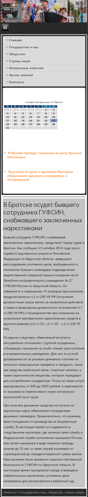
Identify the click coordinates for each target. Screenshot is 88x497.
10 (7, 117)
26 (23, 124)
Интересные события (26, 68)
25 (15, 124)
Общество (17, 54)
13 (30, 117)
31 (7, 128)
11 (15, 117)
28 (38, 124)
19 (23, 120)
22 (46, 120)
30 (53, 124)
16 (53, 117)
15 (46, 117)
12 (23, 117)
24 (7, 124)
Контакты (16, 82)
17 (7, 120)
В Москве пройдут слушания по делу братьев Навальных (44, 155)
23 (53, 120)
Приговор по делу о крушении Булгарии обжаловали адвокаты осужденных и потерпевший (40, 175)
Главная (15, 40)
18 (15, 120)
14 (38, 117)
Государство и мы (23, 47)
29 (46, 124)
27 (30, 124)
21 (38, 120)
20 (30, 120)
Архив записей (21, 75)
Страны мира (19, 61)
